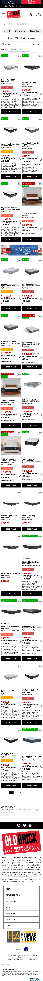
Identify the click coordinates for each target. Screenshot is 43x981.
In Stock (7, 31)
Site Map (20, 959)
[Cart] (39, 14)
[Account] (35, 14)
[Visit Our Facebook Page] (13, 825)
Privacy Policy (11, 959)
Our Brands (6, 965)
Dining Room (35, 31)
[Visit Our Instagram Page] (19, 825)
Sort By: (4, 49)
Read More (4, 815)
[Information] (19, 95)
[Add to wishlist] (19, 56)
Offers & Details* (29, 959)
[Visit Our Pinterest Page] (25, 825)
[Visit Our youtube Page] (12, 6)
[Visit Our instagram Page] (6, 6)
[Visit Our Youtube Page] (30, 825)
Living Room (20, 31)
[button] (4, 14)
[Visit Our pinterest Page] (9, 6)
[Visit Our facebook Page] (3, 6)
